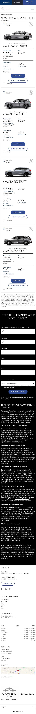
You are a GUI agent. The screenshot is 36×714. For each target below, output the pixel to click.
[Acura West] (18, 670)
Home (2, 14)
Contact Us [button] (8, 583)
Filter (3, 707)
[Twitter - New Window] (7, 589)
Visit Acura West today (22, 499)
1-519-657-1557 (10, 577)
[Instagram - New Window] (11, 589)
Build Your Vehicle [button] (18, 80)
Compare (9, 83)
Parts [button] (33, 625)
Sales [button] (2, 625)
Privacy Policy (6, 398)
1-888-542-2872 (12, 579)
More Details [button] (18, 75)
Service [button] (18, 625)
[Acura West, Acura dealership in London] (6, 9)
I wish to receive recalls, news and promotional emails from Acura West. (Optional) (17, 386)
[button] (6, 2)
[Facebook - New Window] (3, 589)
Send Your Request (18, 391)
